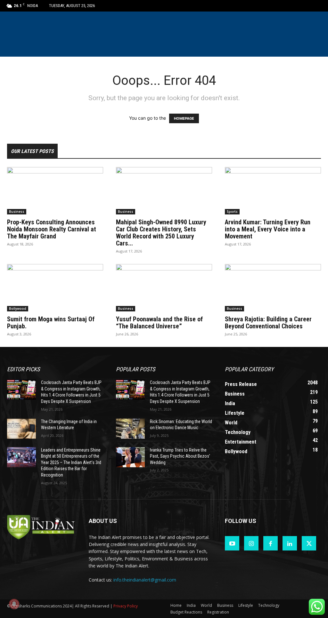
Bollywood (17, 308)
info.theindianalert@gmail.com (144, 580)
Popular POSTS (135, 369)
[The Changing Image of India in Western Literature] (21, 429)
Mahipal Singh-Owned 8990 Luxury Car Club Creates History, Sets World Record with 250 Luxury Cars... (161, 232)
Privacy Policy (125, 606)
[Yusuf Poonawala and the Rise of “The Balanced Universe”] (164, 287)
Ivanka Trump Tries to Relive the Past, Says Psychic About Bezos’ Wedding (180, 456)
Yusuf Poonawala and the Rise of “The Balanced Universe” (159, 322)
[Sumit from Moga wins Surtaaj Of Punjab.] (55, 287)
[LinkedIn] (290, 543)
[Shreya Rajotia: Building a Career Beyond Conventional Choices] (273, 287)
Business (16, 211)
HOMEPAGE (184, 118)
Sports (232, 211)
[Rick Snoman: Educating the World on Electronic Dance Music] (130, 429)
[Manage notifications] (14, 604)
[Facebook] (270, 543)
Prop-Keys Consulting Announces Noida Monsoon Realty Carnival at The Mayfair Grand (51, 229)
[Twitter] (309, 543)
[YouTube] (232, 543)
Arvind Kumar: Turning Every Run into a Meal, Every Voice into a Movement (267, 229)
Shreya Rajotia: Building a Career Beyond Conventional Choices (268, 322)
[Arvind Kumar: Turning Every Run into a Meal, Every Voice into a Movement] (273, 190)
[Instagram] (251, 543)
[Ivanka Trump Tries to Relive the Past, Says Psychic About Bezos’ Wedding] (130, 457)
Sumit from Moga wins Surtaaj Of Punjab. (50, 322)
